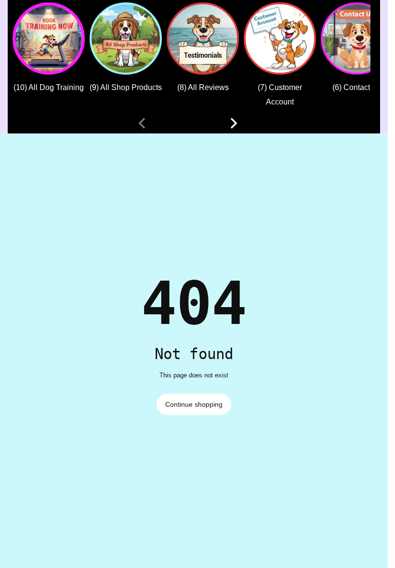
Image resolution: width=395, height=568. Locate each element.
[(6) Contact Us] (357, 38)
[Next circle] (233, 123)
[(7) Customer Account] (280, 38)
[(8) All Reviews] (203, 38)
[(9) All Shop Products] (126, 38)
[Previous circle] (142, 123)
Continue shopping (194, 404)
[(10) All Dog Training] (49, 38)
